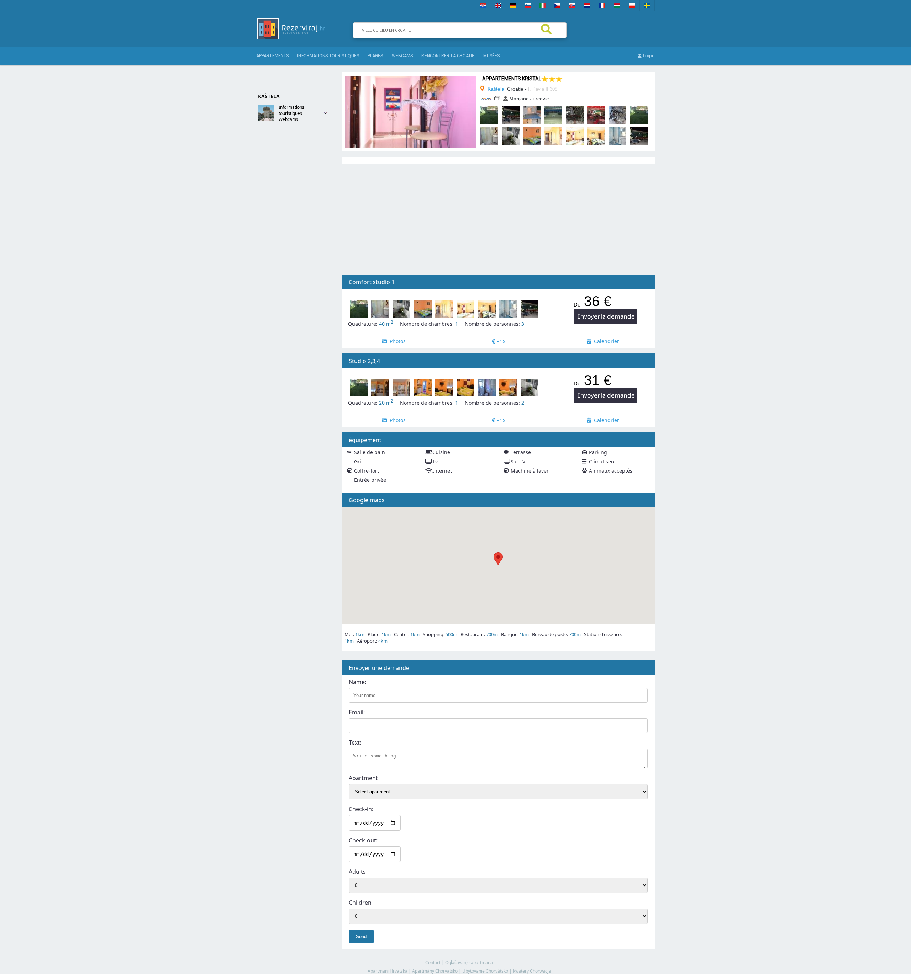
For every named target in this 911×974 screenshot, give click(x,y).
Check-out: (363, 840)
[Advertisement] (284, 240)
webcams (402, 55)
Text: (355, 742)
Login (648, 56)
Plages (375, 55)
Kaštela (496, 89)
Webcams (288, 119)
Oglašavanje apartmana (469, 962)
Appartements (272, 55)
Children (360, 902)
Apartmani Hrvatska (387, 971)
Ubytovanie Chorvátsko (485, 971)
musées (491, 55)
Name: (357, 682)
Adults (357, 871)
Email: (357, 712)
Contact (433, 962)
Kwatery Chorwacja (532, 971)
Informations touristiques (328, 55)
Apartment (363, 778)
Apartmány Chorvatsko (435, 971)
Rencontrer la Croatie (447, 55)
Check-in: (361, 809)
